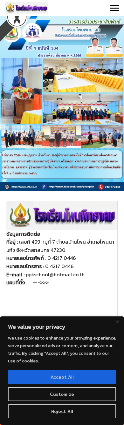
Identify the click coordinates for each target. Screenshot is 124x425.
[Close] (117, 322)
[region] (62, 370)
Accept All (62, 377)
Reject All (62, 411)
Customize (62, 394)
